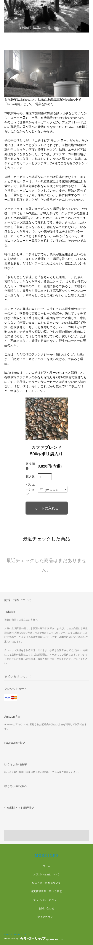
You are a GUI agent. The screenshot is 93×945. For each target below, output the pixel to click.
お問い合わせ (47, 908)
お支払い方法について (46, 874)
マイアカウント (46, 917)
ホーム (46, 866)
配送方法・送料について (46, 882)
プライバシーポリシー (46, 900)
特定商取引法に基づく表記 (46, 891)
